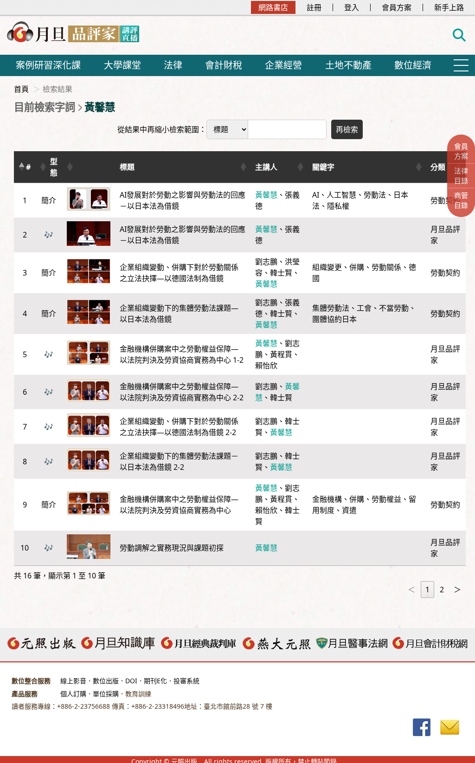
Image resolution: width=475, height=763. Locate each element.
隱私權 (338, 206)
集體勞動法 (330, 308)
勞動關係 (386, 267)
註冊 (314, 7)
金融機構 (327, 499)
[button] (21, 167)
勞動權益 (386, 499)
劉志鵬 (266, 261)
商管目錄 (461, 200)
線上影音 (73, 680)
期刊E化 (155, 680)
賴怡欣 (266, 365)
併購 (356, 267)
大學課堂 (122, 65)
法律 (173, 65)
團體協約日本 (334, 319)
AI (315, 195)
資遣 (349, 510)
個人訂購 (73, 693)
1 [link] (427, 589)
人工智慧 (341, 195)
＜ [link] (411, 589)
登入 (351, 7)
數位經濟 (412, 65)
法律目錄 (461, 175)
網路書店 (273, 7)
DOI (131, 680)
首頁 (21, 89)
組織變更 (327, 267)
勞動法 (375, 195)
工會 (364, 308)
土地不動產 (348, 65)
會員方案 (396, 7)
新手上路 (449, 7)
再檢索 (347, 129)
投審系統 (186, 680)
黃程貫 (281, 354)
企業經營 (283, 65)
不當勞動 (394, 308)
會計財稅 (223, 65)
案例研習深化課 (48, 65)
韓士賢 (281, 273)
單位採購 (106, 693)
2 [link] (442, 589)
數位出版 (106, 680)
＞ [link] (457, 589)
